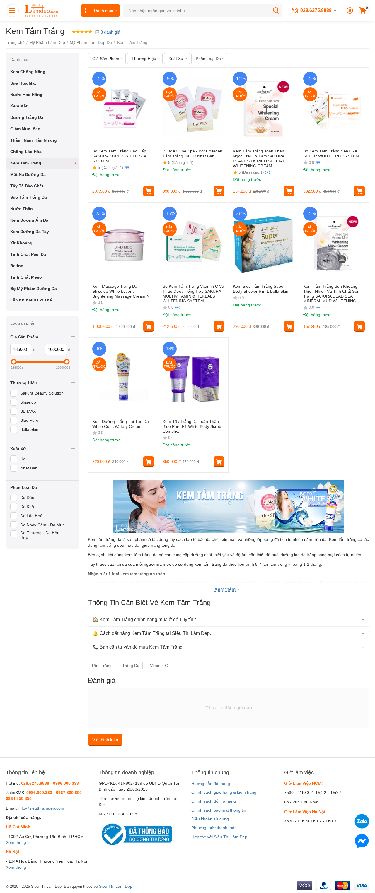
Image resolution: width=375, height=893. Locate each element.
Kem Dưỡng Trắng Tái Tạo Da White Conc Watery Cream (120, 424)
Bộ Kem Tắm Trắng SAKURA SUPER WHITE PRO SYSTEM (331, 153)
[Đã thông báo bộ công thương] (135, 834)
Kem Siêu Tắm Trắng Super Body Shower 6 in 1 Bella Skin (260, 289)
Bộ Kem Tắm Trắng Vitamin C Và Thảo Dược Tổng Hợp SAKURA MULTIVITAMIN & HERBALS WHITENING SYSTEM (193, 293)
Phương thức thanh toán (214, 827)
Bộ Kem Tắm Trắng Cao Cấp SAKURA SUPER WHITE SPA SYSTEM (119, 156)
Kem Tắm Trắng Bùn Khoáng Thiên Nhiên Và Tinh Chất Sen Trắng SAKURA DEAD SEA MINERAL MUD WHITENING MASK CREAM (331, 294)
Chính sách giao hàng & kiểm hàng (223, 792)
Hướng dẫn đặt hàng (210, 783)
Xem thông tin (19, 842)
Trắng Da (130, 665)
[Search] (276, 10)
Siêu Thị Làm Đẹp (115, 886)
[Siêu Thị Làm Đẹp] (42, 10)
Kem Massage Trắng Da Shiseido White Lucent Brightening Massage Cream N (120, 291)
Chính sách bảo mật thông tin (218, 810)
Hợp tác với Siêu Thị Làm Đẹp (219, 836)
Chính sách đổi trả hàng (213, 801)
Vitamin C (159, 665)
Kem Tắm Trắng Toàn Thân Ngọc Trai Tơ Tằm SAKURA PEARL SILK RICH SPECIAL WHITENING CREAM (259, 158)
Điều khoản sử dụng (210, 819)
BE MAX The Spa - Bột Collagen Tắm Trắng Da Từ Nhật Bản (192, 153)
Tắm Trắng (101, 665)
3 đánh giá (109, 32)
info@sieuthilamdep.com (41, 808)
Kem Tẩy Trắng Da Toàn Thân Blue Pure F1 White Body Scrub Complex (192, 426)
